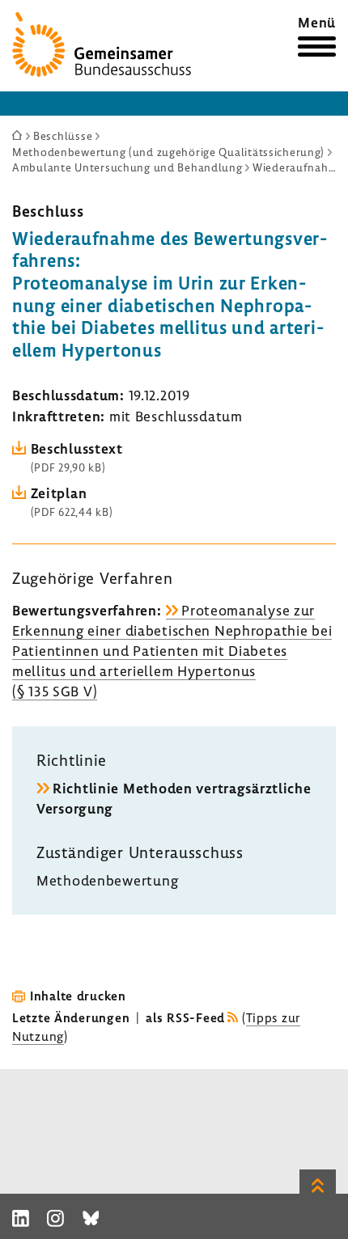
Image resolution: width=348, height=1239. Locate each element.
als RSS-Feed (185, 1017)
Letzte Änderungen (70, 1017)
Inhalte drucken (78, 995)
